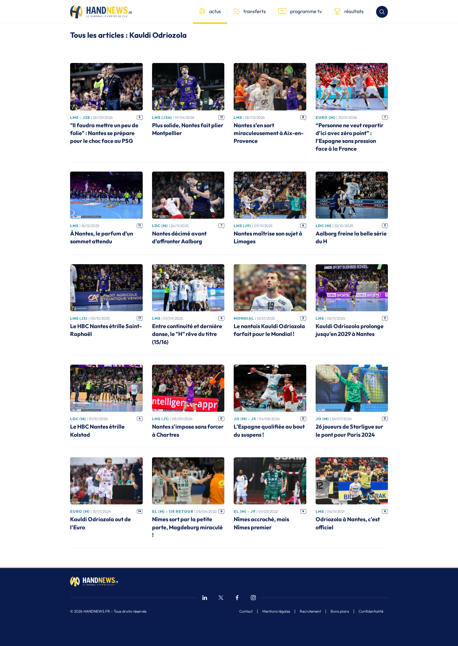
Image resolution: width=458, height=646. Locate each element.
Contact (246, 611)
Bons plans (340, 611)
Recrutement (310, 611)
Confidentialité (371, 611)
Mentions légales (276, 611)
